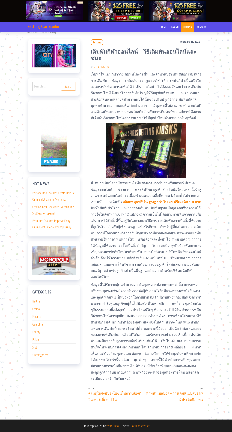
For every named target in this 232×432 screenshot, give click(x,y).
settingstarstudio (101, 66)
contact (201, 26)
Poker (35, 339)
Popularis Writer (140, 425)
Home (164, 26)
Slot (34, 347)
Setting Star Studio (43, 26)
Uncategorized (40, 354)
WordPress (112, 425)
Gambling (37, 324)
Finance (36, 316)
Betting (187, 26)
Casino (175, 26)
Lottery (36, 331)
